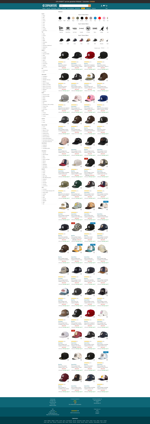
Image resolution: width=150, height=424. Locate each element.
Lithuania (54, 422)
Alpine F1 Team (46, 130)
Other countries (103, 422)
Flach (44, 120)
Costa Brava (45, 185)
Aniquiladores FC (46, 135)
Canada (56, 420)
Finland (91, 420)
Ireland (45, 422)
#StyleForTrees (52, 411)
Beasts (44, 99)
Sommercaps (52, 399)
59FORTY (45, 89)
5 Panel (44, 112)
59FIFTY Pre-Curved (47, 86)
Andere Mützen (46, 114)
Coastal (44, 58)
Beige (44, 15)
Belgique (49, 420)
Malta (64, 422)
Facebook (97, 411)
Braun (44, 19)
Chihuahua (45, 42)
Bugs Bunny (45, 167)
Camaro (44, 180)
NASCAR (44, 200)
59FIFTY (44, 81)
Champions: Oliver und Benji (48, 104)
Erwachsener (45, 70)
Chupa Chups (45, 106)
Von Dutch (86, 85)
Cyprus (64, 420)
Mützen (44, 8)
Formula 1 (45, 189)
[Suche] (89, 5)
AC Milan (44, 128)
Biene (44, 38)
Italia (48, 422)
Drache (44, 48)
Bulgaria (53, 420)
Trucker (44, 116)
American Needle (46, 53)
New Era (48, 8)
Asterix (44, 157)
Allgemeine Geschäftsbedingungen (52, 414)
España (83, 420)
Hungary (105, 420)
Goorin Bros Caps (52, 402)
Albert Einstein (45, 154)
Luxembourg (59, 422)
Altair (44, 156)
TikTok (97, 410)
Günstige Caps (52, 400)
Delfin (44, 43)
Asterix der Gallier (46, 96)
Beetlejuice (45, 101)
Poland (66, 422)
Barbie (44, 97)
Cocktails (44, 107)
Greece (101, 420)
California (44, 179)
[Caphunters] (52, 5)
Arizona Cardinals (46, 136)
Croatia (60, 420)
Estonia (87, 420)
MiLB (44, 195)
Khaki (44, 27)
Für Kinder (64, 8)
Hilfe (107, 8)
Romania (74, 422)
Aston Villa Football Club (47, 141)
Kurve (44, 122)
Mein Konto (53, 410)
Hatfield (44, 65)
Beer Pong (45, 175)
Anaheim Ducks (46, 133)
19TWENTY (45, 76)
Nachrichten (77, 8)
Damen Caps (52, 403)
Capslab (44, 57)
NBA (44, 202)
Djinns (44, 60)
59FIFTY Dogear (46, 83)
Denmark (74, 420)
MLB (44, 197)
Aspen (44, 172)
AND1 (44, 55)
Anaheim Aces (45, 131)
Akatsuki (44, 152)
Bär (43, 37)
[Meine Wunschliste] (104, 6)
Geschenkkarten (70, 8)
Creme (44, 20)
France (94, 420)
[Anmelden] (102, 6)
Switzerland (91, 422)
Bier (43, 102)
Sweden (86, 422)
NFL (43, 203)
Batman (44, 161)
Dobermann (45, 47)
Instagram (97, 413)
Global (98, 420)
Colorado (44, 184)
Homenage (45, 66)
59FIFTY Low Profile (47, 84)
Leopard (44, 28)
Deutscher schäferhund (47, 45)
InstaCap (94, 8)
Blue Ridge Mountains (47, 177)
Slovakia (78, 422)
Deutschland (79, 420)
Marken (59, 8)
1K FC (44, 126)
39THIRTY (45, 78)
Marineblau (45, 30)
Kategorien (88, 8)
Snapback (45, 146)
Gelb (44, 22)
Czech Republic (69, 420)
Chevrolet (44, 182)
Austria (45, 420)
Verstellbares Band (46, 148)
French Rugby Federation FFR (48, 190)
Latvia (51, 422)
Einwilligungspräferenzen (52, 413)
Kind (44, 71)
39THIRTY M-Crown (46, 79)
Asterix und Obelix (46, 159)
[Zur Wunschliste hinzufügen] (68, 59)
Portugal (70, 422)
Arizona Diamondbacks (47, 138)
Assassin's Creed (46, 94)
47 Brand (44, 52)
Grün (44, 25)
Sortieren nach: (97, 48)
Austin (44, 174)
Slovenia (82, 422)
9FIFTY (44, 91)
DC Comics (45, 109)
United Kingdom (97, 422)
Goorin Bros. (53, 8)
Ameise (44, 35)
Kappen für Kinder (52, 405)
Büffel (44, 40)
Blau (44, 17)
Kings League (45, 192)
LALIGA (44, 194)
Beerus (44, 162)
